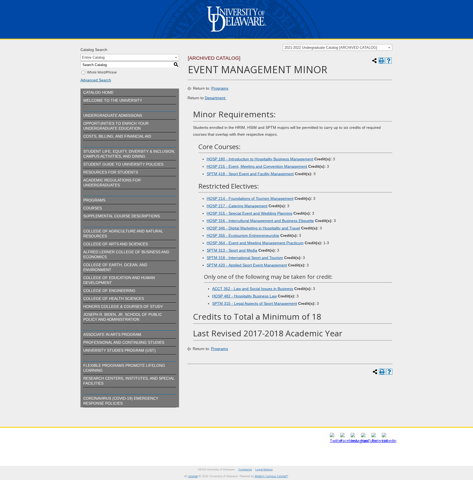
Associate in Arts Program (112, 334)
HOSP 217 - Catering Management (237, 206)
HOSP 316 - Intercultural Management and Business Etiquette (260, 220)
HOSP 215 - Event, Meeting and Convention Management (257, 166)
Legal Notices (264, 469)
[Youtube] (369, 440)
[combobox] (337, 47)
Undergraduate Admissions (112, 115)
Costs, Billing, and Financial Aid (117, 136)
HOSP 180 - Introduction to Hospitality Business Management (260, 159)
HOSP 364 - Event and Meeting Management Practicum (255, 243)
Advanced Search (95, 80)
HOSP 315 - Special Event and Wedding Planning (249, 213)
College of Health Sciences (113, 298)
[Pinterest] (379, 440)
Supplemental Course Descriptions (121, 216)
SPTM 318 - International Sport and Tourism (245, 257)
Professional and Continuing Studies (123, 342)
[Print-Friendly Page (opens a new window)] (382, 61)
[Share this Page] (374, 61)
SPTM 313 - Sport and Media (232, 250)
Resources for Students (110, 172)
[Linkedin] (389, 440)
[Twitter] (336, 440)
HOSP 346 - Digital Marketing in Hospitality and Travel (253, 228)
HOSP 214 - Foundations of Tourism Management (250, 198)
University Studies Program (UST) (119, 350)
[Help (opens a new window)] (389, 61)
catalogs (193, 476)
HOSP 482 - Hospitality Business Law (244, 296)
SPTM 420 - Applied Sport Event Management (247, 265)
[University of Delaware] (236, 33)
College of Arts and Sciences (115, 244)
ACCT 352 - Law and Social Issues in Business (252, 288)
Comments (245, 469)
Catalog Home (98, 92)
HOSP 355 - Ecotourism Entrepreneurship (243, 235)
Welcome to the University (112, 100)
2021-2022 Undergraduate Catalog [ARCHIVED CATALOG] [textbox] (330, 48)
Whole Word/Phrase (102, 72)
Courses (92, 208)
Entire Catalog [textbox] (93, 57)
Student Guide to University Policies (123, 164)
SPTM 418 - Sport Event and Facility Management (250, 174)
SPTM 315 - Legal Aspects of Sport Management (254, 303)
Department (215, 98)
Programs (94, 200)
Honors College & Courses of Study (123, 306)
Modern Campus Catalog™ (271, 476)
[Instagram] (360, 440)
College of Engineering (109, 290)
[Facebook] (349, 440)
